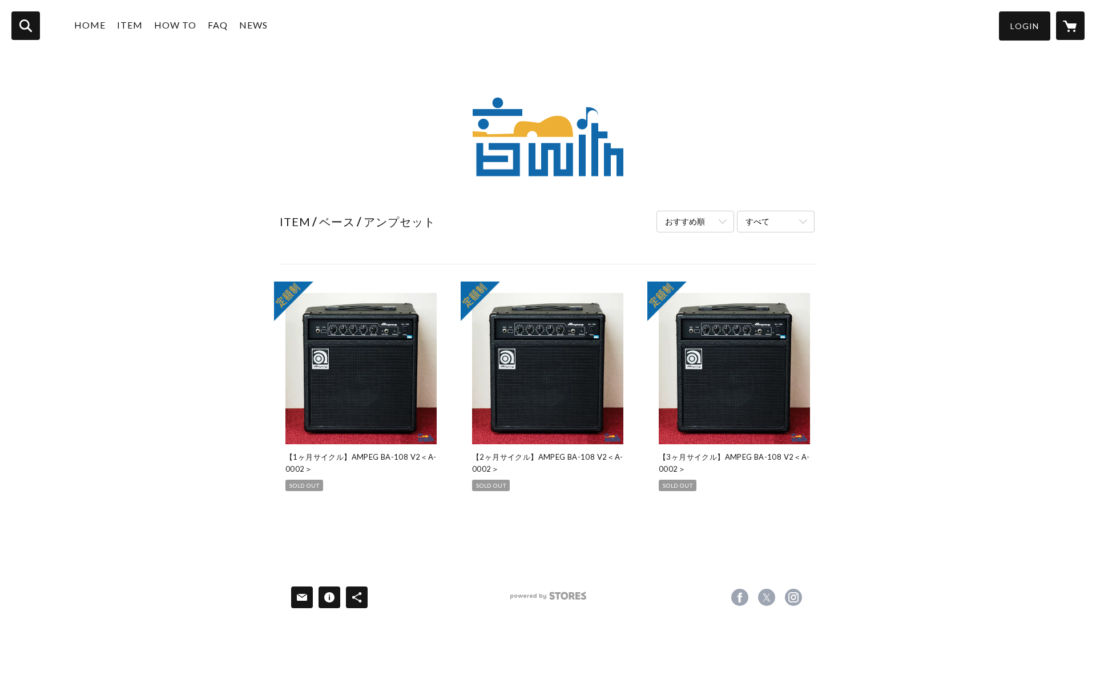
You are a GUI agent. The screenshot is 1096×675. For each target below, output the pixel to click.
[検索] (25, 25)
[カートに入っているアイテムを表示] (1070, 25)
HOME (90, 24)
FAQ (218, 24)
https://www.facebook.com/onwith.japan (739, 597)
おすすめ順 (685, 221)
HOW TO (175, 24)
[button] (1024, 26)
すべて (757, 221)
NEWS (253, 24)
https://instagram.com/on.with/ (793, 597)
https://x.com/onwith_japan (766, 597)
